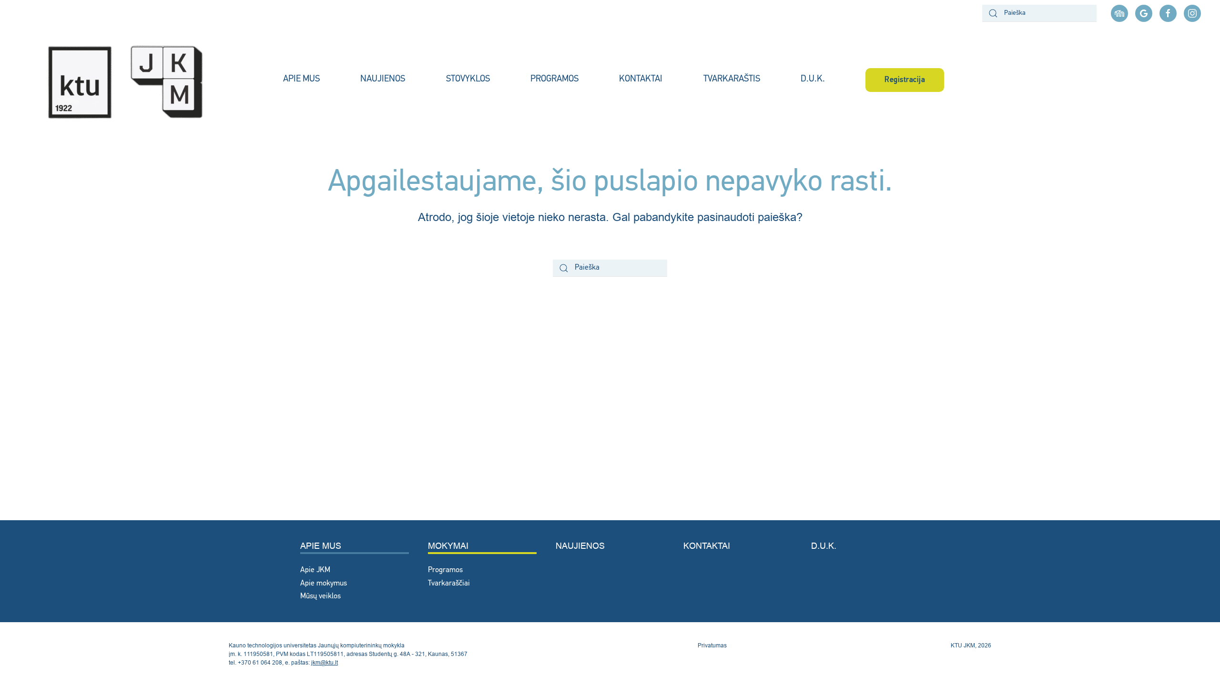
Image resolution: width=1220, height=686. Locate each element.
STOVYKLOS (468, 79)
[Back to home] (136, 80)
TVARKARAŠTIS (731, 79)
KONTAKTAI (640, 79)
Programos (445, 570)
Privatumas (712, 645)
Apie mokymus (323, 583)
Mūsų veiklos (320, 596)
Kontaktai (706, 546)
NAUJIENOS (382, 79)
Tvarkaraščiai (449, 583)
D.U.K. (813, 79)
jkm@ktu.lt (324, 662)
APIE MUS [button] (301, 79)
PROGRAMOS (554, 79)
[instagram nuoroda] (1192, 13)
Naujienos (580, 546)
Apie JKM (315, 570)
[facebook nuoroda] (1168, 13)
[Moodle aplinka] (1119, 13)
